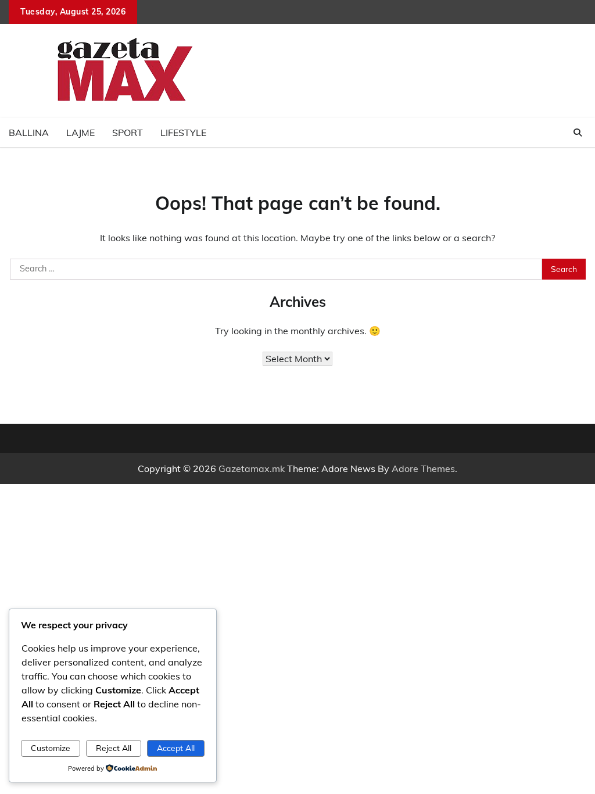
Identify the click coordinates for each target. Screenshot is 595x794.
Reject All (113, 748)
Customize (50, 748)
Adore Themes (423, 468)
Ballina (29, 132)
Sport (127, 132)
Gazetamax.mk (251, 468)
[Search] (577, 132)
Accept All (176, 748)
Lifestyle (183, 132)
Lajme (80, 132)
